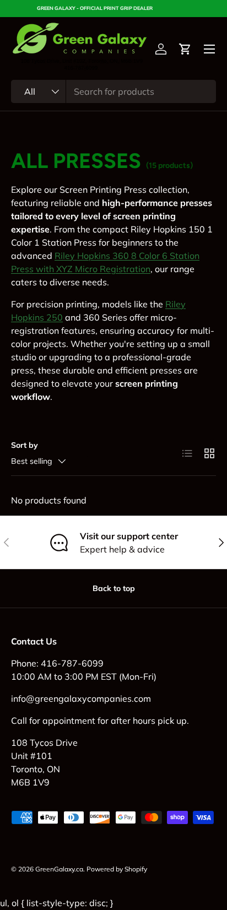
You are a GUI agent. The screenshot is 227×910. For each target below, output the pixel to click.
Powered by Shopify (117, 869)
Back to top (114, 588)
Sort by (24, 445)
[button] (185, 49)
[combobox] (113, 91)
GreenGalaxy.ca (59, 869)
